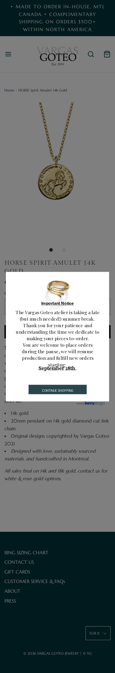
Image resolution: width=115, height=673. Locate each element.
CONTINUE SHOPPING (58, 390)
